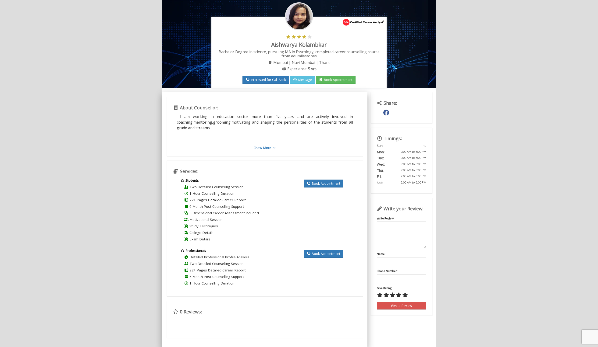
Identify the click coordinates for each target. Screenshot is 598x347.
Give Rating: (384, 288)
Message (304, 79)
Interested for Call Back (267, 79)
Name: (381, 254)
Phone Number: (387, 271)
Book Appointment (337, 79)
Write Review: (385, 218)
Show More (263, 148)
